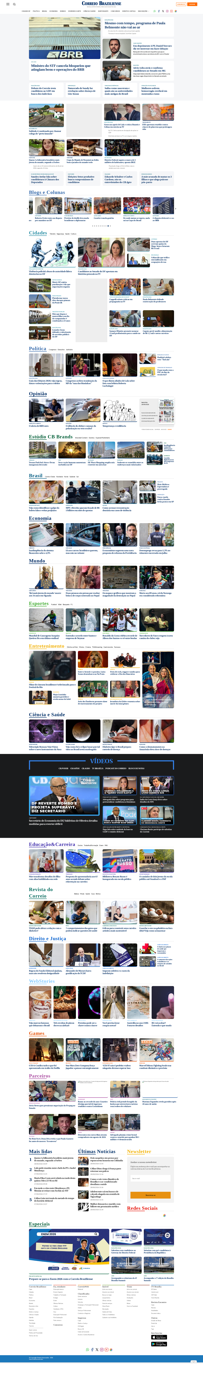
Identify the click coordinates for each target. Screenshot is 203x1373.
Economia (54, 11)
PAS (106, 845)
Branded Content (81, 438)
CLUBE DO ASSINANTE (147, 418)
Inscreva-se (151, 1195)
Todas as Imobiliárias (108, 1314)
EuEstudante (103, 11)
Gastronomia (108, 647)
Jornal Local (154, 1292)
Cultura (73, 234)
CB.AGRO (86, 768)
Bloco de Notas (136, 768)
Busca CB (81, 1329)
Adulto (80, 1308)
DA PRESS (157, 429)
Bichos (98, 894)
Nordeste (59, 477)
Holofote (31, 1320)
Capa (30, 1289)
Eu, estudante (59, 1286)
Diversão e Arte (74, 11)
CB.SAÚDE (75, 768)
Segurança (60, 234)
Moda (82, 894)
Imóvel (105, 1286)
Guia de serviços (107, 1303)
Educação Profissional (60, 1314)
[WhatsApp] (87, 1351)
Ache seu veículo (132, 1289)
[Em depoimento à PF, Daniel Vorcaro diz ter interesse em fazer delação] (117, 49)
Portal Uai (154, 1323)
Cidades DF (26, 11)
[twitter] (163, 12)
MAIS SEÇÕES (143, 11)
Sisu (54, 1312)
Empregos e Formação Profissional (88, 1305)
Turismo (31, 1326)
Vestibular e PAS (58, 1309)
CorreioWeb (83, 1286)
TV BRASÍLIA (97, 768)
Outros (154, 1318)
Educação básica (58, 1289)
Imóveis (80, 1299)
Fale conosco (57, 1320)
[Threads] (180, 12)
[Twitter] (144, 1217)
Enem (101, 845)
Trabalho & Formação (59, 1295)
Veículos (80, 1302)
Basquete (66, 604)
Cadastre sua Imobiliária (109, 1317)
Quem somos (33, 1330)
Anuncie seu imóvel (108, 1292)
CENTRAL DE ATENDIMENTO (149, 415)
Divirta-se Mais (72, 647)
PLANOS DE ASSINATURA (148, 413)
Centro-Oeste (50, 477)
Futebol (54, 604)
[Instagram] (151, 1217)
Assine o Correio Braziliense (86, 1334)
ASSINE (192, 4)
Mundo (63, 11)
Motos (128, 1303)
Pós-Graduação (57, 1317)
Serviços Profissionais (84, 1310)
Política (36, 11)
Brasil (44, 11)
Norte (66, 477)
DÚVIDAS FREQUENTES (148, 421)
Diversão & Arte (33, 1306)
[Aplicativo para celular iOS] (159, 1339)
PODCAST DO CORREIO (115, 768)
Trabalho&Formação (91, 845)
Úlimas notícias (106, 1300)
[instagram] (167, 12)
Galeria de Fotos (107, 1312)
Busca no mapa (107, 1295)
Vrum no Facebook (132, 1306)
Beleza (76, 894)
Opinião (31, 1317)
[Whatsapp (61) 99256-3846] (130, 1217)
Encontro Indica (155, 1313)
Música (81, 647)
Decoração (105, 1309)
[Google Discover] (175, 11)
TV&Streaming (97, 647)
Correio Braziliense (37, 1286)
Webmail (80, 1289)
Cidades (31, 1292)
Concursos (115, 11)
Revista (153, 1308)
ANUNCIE (181, 4)
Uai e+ (153, 1326)
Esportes (31, 1309)
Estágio (55, 1298)
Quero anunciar (82, 1296)
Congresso (52, 349)
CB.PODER (63, 768)
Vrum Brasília (155, 1298)
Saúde (67, 234)
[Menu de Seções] (8, 4)
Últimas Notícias (58, 1303)
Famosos (117, 647)
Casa (93, 894)
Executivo (61, 349)
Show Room (105, 1306)
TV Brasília (156, 1286)
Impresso (82, 1318)
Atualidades (154, 1310)
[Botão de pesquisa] (14, 4)
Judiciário (69, 349)
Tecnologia (32, 1323)
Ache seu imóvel (107, 1289)
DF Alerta (154, 1289)
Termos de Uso (33, 1336)
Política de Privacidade (35, 1333)
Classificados (83, 1294)
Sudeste (72, 477)
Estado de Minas (156, 1320)
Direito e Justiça (129, 11)
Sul (77, 477)
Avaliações (130, 1298)
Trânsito (53, 234)
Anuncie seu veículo (133, 1292)
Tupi (152, 1329)
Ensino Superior (58, 1292)
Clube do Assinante (83, 1332)
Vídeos (129, 1300)
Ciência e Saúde (89, 11)
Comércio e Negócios (84, 1313)
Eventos (92, 438)
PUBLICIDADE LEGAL (148, 429)
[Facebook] (159, 12)
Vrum (129, 1286)
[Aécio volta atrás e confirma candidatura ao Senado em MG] (117, 71)
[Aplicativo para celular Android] (159, 1346)
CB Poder (154, 1295)
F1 (71, 604)
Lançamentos (106, 1298)
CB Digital (81, 1326)
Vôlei (60, 604)
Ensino (80, 845)
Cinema (88, 647)
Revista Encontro (158, 1302)
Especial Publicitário (103, 438)
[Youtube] (171, 12)
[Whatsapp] (154, 12)
